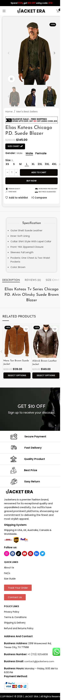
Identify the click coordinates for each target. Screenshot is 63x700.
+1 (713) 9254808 (38, 654)
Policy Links (11, 606)
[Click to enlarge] (11, 78)
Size (7, 160)
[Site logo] (31, 10)
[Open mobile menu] (4, 11)
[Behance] (36, 553)
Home (9, 111)
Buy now (31, 180)
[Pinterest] (30, 553)
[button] (8, 53)
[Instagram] (6, 553)
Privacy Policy (11, 611)
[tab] (11, 280)
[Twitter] (42, 553)
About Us (9, 567)
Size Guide (10, 578)
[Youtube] (24, 553)
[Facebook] (12, 553)
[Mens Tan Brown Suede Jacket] (17, 341)
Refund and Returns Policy (18, 628)
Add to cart (38, 172)
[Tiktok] (18, 553)
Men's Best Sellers (27, 111)
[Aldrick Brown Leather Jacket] (45, 341)
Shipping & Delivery (15, 622)
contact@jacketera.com (39, 661)
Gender (10, 153)
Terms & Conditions (15, 617)
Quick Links (11, 562)
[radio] (29, 153)
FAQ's (7, 573)
